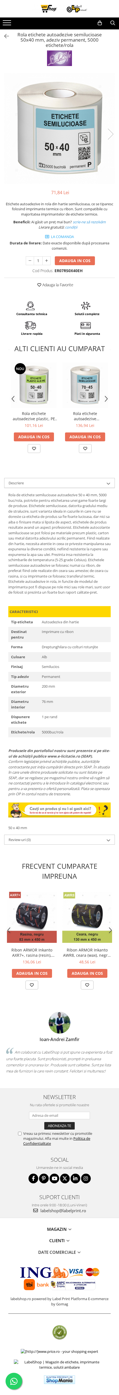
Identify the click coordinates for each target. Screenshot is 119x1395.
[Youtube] (54, 1178)
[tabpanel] (59, 128)
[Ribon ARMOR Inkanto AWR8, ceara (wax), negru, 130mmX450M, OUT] (87, 917)
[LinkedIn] (75, 1178)
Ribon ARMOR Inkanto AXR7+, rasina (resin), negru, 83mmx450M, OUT (32, 952)
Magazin (57, 1229)
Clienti (57, 1240)
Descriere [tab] (16, 482)
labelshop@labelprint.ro (62, 1210)
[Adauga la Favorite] (34, 448)
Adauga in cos (74, 260)
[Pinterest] (44, 1178)
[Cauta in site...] (113, 23)
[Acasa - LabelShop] (59, 8)
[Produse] (7, 24)
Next (110, 134)
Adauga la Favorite (57, 284)
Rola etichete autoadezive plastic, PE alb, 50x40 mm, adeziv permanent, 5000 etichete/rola (34, 416)
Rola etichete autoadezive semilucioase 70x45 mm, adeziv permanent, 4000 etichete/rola (85, 416)
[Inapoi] (4, 36)
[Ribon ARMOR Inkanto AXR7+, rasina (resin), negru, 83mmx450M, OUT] (32, 917)
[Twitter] (65, 1178)
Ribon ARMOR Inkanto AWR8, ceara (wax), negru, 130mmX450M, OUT (87, 952)
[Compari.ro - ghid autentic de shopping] (59, 1332)
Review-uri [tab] (20, 839)
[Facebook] (33, 1178)
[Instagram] (86, 1178)
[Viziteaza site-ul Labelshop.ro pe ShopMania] (59, 1379)
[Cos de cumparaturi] (100, 23)
